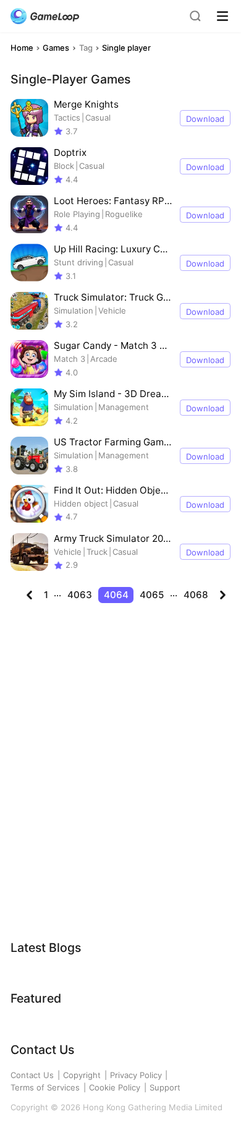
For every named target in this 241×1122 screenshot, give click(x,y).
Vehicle (112, 310)
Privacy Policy (136, 1075)
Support (165, 1087)
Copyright (82, 1075)
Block (64, 166)
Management (123, 407)
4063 (79, 595)
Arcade (103, 359)
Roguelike (124, 214)
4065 (152, 595)
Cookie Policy (114, 1087)
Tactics (67, 117)
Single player (126, 48)
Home (22, 48)
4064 (116, 595)
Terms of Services (45, 1087)
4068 (196, 595)
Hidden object (81, 503)
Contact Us (32, 1075)
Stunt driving (78, 262)
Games (56, 48)
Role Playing (77, 214)
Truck (97, 552)
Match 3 (69, 359)
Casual (98, 117)
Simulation (73, 310)
